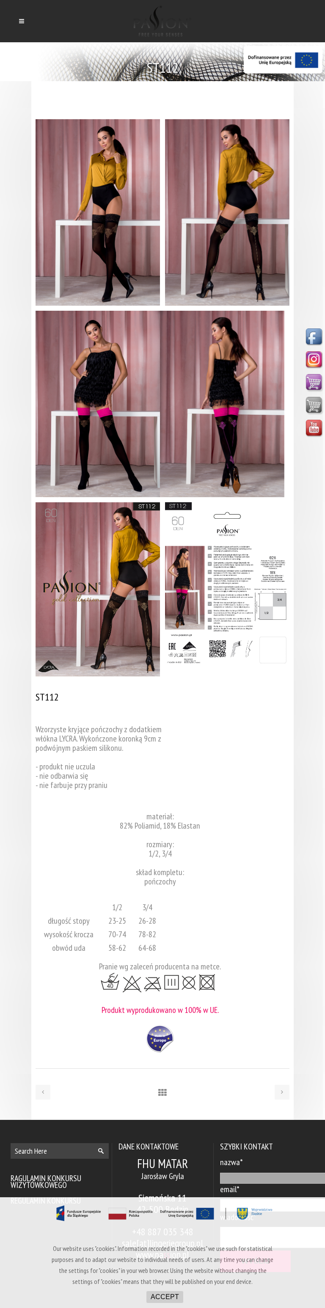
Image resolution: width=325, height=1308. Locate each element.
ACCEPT (165, 1296)
